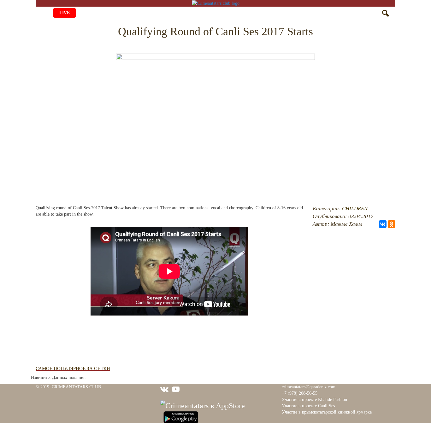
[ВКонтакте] (383, 224)
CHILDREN (355, 209)
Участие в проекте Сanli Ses (308, 405)
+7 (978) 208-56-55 (299, 393)
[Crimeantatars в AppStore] (202, 405)
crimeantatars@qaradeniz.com (308, 387)
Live (64, 12)
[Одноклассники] (391, 224)
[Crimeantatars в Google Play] (180, 416)
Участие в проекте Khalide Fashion (314, 399)
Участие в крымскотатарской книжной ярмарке (327, 412)
